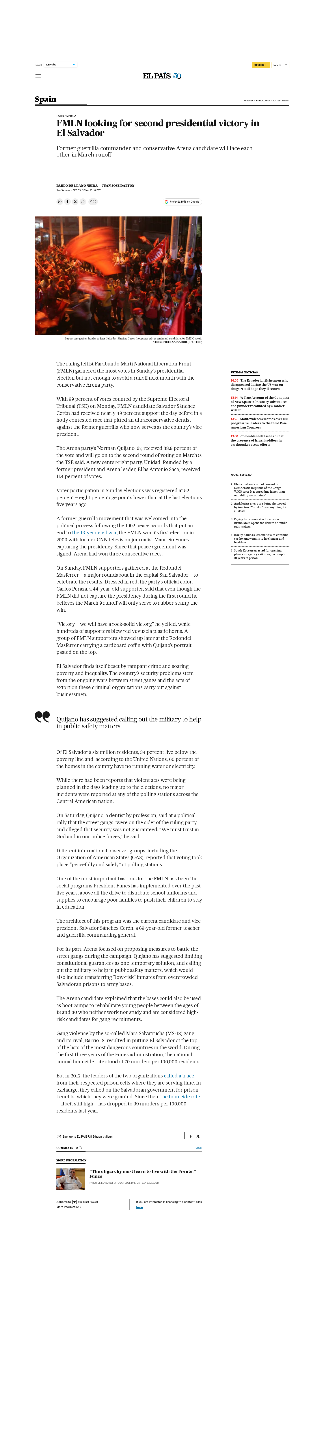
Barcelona (263, 100)
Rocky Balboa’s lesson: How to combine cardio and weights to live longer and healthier (261, 538)
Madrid (248, 100)
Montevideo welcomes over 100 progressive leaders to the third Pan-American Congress (259, 423)
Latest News (281, 100)
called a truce (178, 1076)
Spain (45, 99)
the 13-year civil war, (94, 532)
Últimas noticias (244, 372)
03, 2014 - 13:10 (87, 190)
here (139, 1207)
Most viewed (241, 474)
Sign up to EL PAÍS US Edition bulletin (88, 1136)
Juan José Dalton (118, 186)
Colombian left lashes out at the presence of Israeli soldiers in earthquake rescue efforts (257, 440)
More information (68, 1207)
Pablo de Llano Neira (77, 186)
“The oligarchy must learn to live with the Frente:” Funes (142, 1174)
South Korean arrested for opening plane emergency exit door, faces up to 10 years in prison (260, 554)
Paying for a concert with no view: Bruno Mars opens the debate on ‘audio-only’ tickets (261, 522)
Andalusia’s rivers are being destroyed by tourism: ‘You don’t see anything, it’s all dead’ (260, 507)
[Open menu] (38, 76)
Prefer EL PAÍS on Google (184, 201)
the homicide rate (180, 1097)
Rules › (198, 1148)
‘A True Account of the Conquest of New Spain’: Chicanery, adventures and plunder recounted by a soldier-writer (260, 404)
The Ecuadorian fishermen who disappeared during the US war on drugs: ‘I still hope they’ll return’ (260, 384)
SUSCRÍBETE (261, 65)
